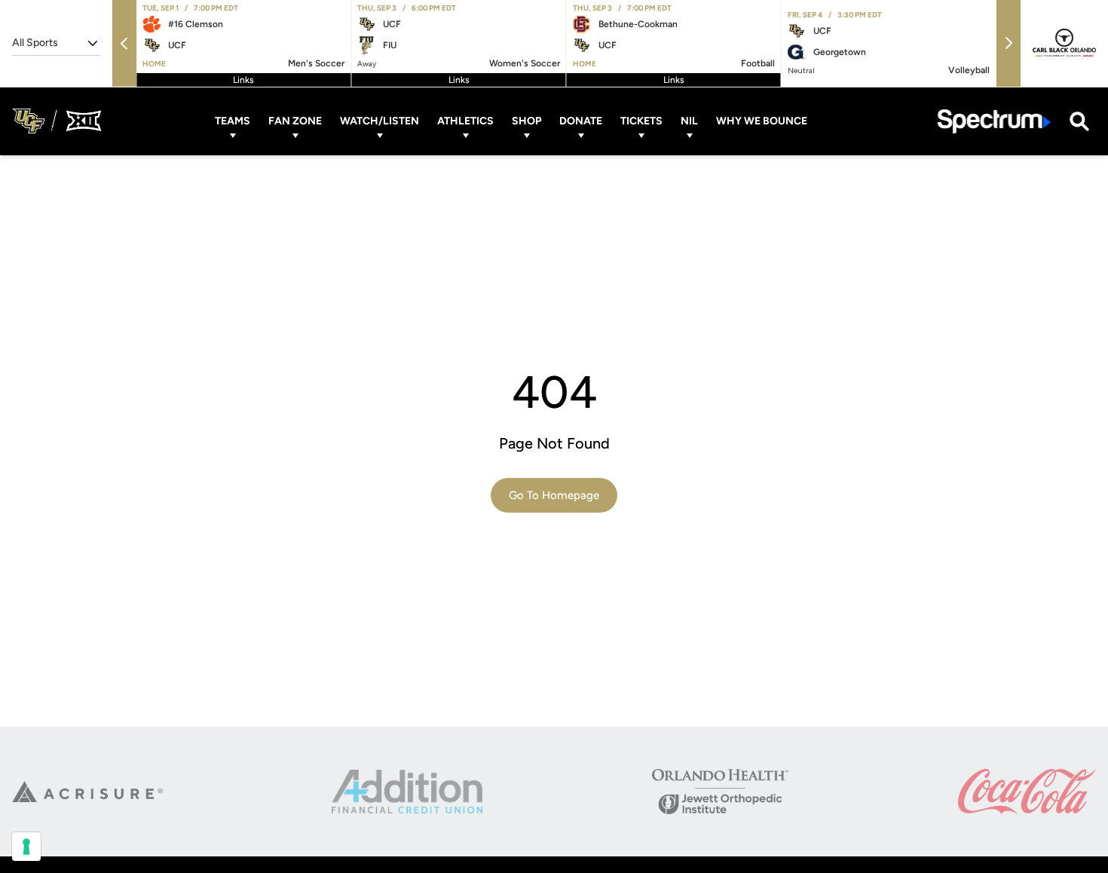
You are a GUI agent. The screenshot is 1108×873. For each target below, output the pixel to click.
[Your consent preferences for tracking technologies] (26, 846)
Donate (580, 121)
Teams (232, 121)
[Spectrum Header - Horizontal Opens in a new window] (994, 121)
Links (243, 80)
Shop (526, 121)
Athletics (465, 121)
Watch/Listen (379, 121)
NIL (689, 121)
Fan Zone (295, 121)
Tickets (641, 121)
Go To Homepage (554, 495)
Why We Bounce (761, 121)
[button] (124, 43)
